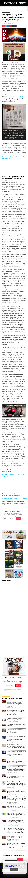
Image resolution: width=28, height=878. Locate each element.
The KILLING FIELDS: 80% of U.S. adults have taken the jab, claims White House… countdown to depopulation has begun (16, 746)
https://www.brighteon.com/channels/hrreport (14, 498)
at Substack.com (19, 96)
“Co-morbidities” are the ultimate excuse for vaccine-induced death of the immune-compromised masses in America (16, 753)
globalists (22, 503)
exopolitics (5, 503)
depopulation (20, 501)
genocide (10, 503)
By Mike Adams (15, 707)
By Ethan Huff (14, 733)
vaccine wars (5, 505)
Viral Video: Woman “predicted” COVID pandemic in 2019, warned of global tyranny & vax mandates (16, 761)
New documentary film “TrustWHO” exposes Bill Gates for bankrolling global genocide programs (15, 838)
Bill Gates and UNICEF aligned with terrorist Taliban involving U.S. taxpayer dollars (16, 791)
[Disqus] (14, 601)
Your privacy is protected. (8, 689)
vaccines (11, 505)
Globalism (16, 503)
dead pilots (13, 501)
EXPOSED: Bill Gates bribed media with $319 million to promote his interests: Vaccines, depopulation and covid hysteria (16, 738)
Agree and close (14, 869)
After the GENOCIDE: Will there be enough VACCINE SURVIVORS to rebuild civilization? (16, 808)
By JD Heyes (14, 794)
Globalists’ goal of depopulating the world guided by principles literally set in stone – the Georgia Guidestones (16, 815)
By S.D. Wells (14, 757)
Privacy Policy (11, 866)
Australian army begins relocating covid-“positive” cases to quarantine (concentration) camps (15, 731)
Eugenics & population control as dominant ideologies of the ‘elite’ (14, 719)
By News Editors (15, 721)
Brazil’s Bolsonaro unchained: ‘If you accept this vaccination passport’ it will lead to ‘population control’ (16, 776)
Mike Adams (10, 23)
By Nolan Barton (15, 817)
